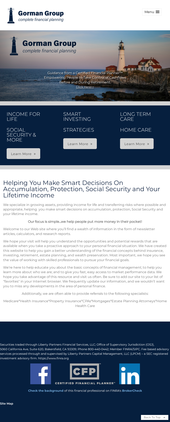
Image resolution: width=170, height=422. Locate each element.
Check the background (45, 391)
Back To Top (153, 417)
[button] (152, 12)
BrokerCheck (132, 391)
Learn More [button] (21, 154)
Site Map (6, 403)
